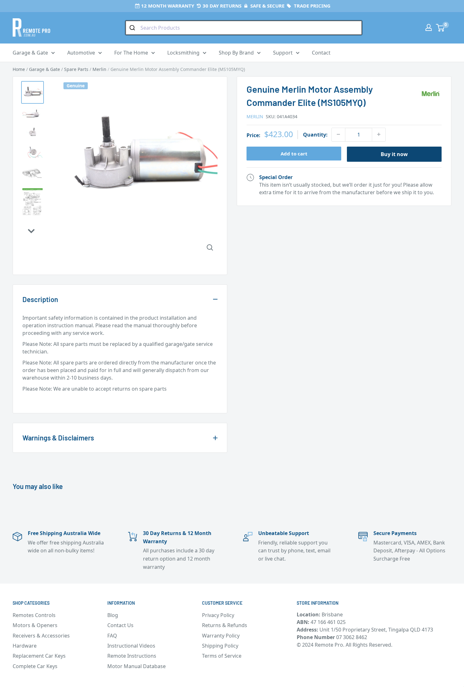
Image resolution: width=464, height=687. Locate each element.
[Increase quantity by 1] (378, 134)
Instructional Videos (131, 645)
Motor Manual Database (136, 666)
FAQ (112, 635)
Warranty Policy (221, 635)
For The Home (131, 52)
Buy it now (394, 153)
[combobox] (243, 27)
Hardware (25, 645)
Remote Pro (36, 399)
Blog (112, 615)
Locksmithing (183, 52)
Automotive (81, 52)
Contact (321, 52)
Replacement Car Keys (39, 655)
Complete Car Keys (35, 666)
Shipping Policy (220, 645)
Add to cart (294, 153)
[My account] (428, 27)
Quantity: (315, 134)
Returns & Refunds (224, 625)
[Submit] (133, 28)
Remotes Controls (34, 615)
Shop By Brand (236, 52)
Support (283, 52)
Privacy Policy (218, 615)
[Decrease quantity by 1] (338, 134)
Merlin (255, 116)
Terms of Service (221, 655)
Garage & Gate (30, 52)
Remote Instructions (131, 655)
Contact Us (120, 625)
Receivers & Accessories (41, 635)
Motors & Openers (35, 625)
